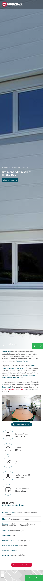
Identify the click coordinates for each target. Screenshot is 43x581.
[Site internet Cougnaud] (18, 5)
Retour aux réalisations (21, 565)
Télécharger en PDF (22, 424)
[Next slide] (38, 408)
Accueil (4, 167)
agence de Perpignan (14, 389)
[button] (2, 572)
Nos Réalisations (14, 167)
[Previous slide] (5, 408)
